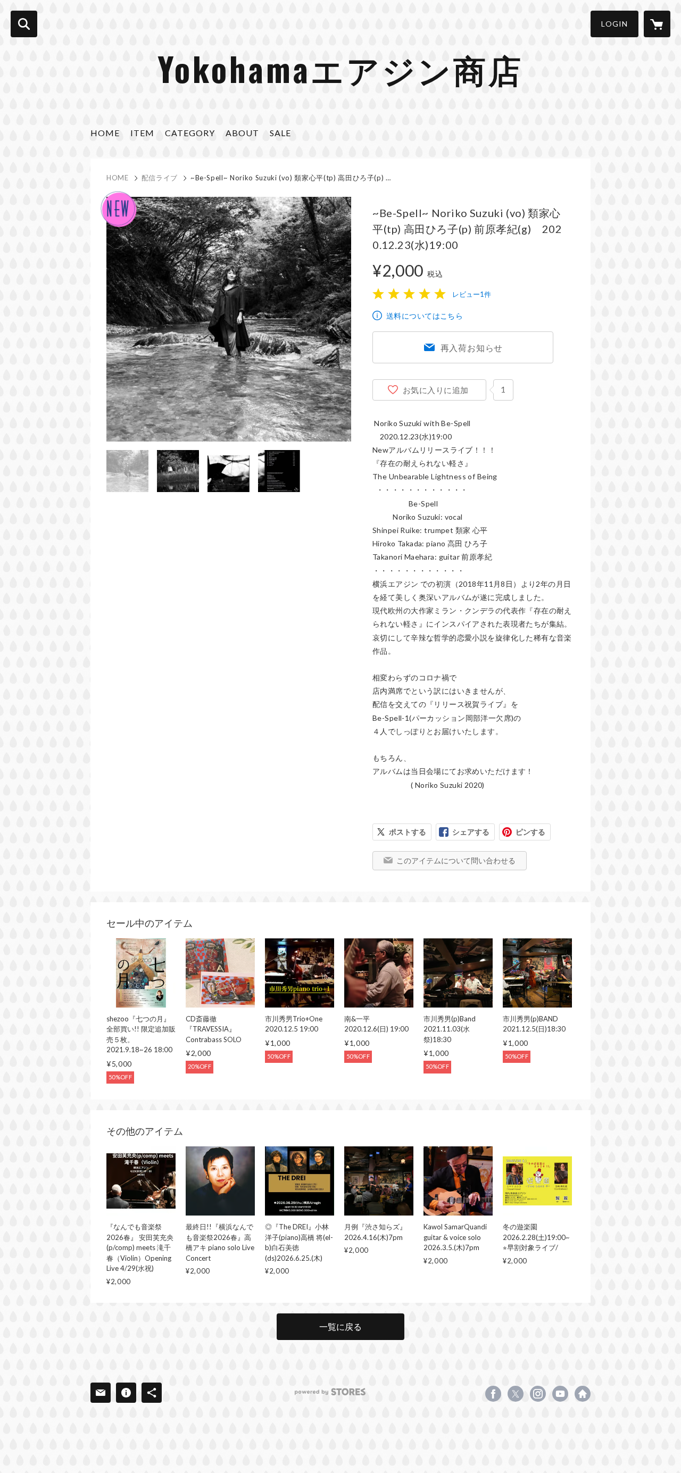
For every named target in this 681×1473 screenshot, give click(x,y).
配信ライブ (160, 177)
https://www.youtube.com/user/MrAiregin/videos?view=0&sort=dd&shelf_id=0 (560, 1394)
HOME (105, 133)
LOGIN (614, 23)
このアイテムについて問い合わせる (456, 860)
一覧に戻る (340, 1326)
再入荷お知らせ (472, 348)
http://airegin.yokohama (583, 1394)
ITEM (142, 133)
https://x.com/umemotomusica (516, 1394)
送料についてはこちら (424, 315)
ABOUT (242, 133)
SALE (280, 133)
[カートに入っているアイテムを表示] (657, 24)
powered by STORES (330, 1392)
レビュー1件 (471, 294)
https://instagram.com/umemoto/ (538, 1394)
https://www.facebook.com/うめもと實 (493, 1394)
